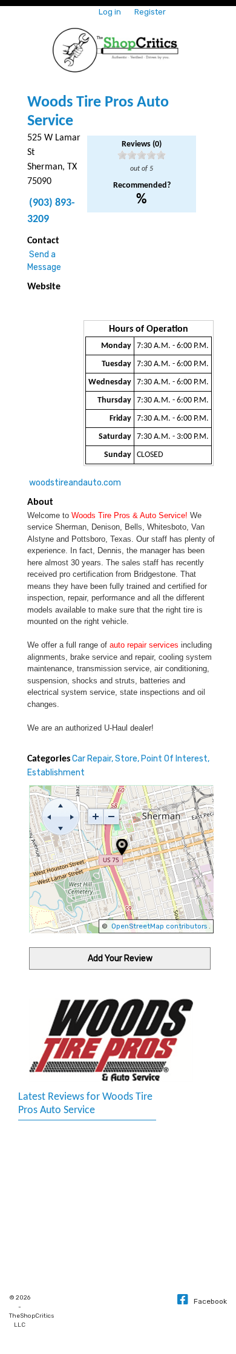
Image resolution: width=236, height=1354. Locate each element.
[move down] (60, 828)
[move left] (49, 816)
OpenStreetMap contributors (159, 926)
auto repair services (144, 644)
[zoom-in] (95, 816)
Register (150, 11)
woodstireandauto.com (75, 483)
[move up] (60, 805)
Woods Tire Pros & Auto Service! (129, 515)
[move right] (72, 816)
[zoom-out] (111, 816)
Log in (110, 11)
